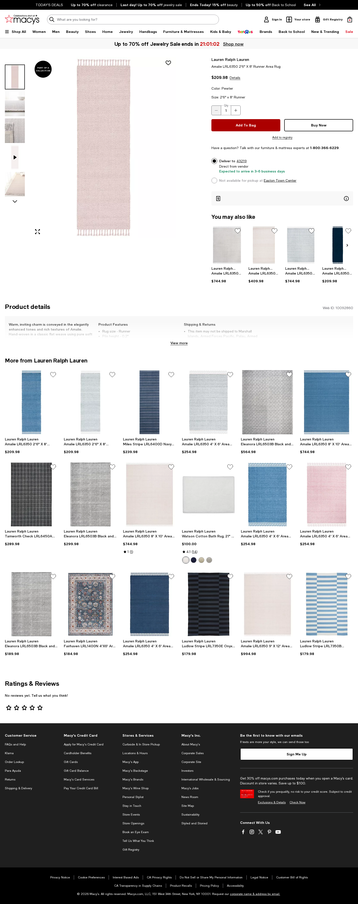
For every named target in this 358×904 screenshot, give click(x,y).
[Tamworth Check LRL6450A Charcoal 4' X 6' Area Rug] (31, 494)
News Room (189, 797)
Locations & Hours (135, 753)
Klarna (9, 753)
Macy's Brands (132, 779)
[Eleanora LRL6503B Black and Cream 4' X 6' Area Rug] (31, 604)
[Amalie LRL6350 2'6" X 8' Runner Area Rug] (337, 245)
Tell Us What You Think (138, 841)
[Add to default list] (238, 231)
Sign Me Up (297, 754)
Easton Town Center (280, 180)
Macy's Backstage (135, 770)
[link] (226, 275)
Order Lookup (14, 762)
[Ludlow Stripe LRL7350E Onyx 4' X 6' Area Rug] (208, 604)
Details (235, 78)
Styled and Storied (194, 823)
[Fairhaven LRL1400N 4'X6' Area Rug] (90, 604)
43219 (241, 161)
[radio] (186, 560)
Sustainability (190, 814)
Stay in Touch (131, 806)
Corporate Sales (192, 753)
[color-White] (186, 560)
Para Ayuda (13, 770)
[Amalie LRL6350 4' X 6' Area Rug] (208, 402)
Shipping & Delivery (18, 788)
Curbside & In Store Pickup (141, 744)
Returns (10, 779)
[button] (90, 147)
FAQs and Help (15, 744)
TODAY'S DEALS (49, 5)
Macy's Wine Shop (135, 788)
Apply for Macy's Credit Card (84, 744)
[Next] (347, 245)
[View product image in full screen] (37, 232)
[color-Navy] (194, 560)
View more (179, 343)
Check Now (297, 802)
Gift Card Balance (76, 770)
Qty (226, 105)
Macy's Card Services (79, 779)
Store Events (131, 814)
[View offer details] (282, 198)
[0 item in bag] (349, 19)
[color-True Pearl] (201, 560)
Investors (187, 770)
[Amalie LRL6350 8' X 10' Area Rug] (226, 245)
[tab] (15, 77)
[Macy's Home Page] (22, 19)
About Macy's (190, 744)
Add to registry (282, 137)
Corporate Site (191, 762)
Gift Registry (130, 849)
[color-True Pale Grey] (209, 560)
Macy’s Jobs (189, 788)
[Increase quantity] (236, 110)
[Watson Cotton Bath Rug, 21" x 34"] (208, 494)
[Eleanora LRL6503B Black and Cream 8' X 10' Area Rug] (267, 402)
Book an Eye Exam (135, 832)
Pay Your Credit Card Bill (81, 788)
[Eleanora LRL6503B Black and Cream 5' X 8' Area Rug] (90, 494)
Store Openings (133, 823)
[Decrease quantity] (216, 110)
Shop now (233, 44)
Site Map (187, 806)
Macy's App (130, 762)
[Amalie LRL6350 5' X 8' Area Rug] (263, 245)
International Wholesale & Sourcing (205, 779)
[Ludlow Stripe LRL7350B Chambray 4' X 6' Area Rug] (326, 604)
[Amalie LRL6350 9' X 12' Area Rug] (267, 604)
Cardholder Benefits (77, 753)
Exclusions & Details (272, 802)
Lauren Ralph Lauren (230, 59)
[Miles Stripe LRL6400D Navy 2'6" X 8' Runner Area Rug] (149, 402)
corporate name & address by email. (255, 894)
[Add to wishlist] (168, 63)
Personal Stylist (132, 797)
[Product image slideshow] (103, 147)
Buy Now (319, 125)
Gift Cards (71, 762)
